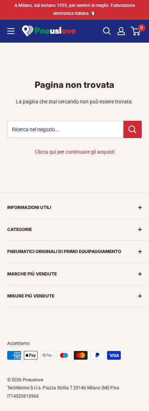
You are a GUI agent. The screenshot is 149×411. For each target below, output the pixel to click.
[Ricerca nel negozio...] (132, 129)
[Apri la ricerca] (107, 31)
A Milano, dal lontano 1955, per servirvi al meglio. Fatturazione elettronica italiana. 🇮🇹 (74, 9)
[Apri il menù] (10, 31)
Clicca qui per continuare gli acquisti (75, 152)
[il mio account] (121, 31)
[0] (135, 31)
